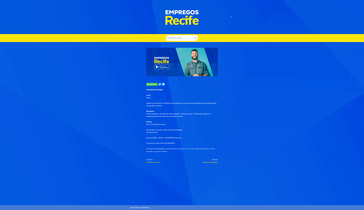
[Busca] (196, 38)
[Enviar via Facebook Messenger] (163, 84)
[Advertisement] (182, 182)
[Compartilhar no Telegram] (159, 84)
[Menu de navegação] (231, 17)
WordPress (145, 207)
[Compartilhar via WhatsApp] (151, 84)
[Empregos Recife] (182, 17)
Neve (132, 207)
